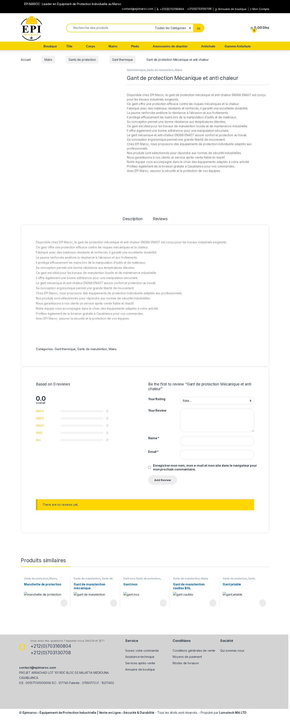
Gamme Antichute (238, 46)
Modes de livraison (186, 663)
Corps (90, 46)
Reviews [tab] (160, 219)
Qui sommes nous (232, 650)
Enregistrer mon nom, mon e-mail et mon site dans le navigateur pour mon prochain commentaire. (205, 467)
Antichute (208, 46)
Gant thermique (122, 59)
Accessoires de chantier (170, 46)
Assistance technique (139, 656)
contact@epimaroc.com (137, 8)
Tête (69, 46)
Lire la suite (64, 603)
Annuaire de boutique (232, 9)
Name (153, 438)
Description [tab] (132, 219)
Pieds (135, 46)
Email (153, 451)
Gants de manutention (160, 70)
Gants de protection (82, 59)
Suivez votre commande (142, 650)
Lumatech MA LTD (232, 712)
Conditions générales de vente (194, 650)
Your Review (157, 410)
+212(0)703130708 (199, 8)
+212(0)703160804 (172, 9)
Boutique (50, 46)
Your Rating (156, 399)
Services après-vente (140, 663)
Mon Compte (260, 9)
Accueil (26, 59)
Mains (112, 46)
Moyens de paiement (187, 656)
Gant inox (129, 578)
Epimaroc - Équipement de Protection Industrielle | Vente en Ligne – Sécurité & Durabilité (89, 712)
